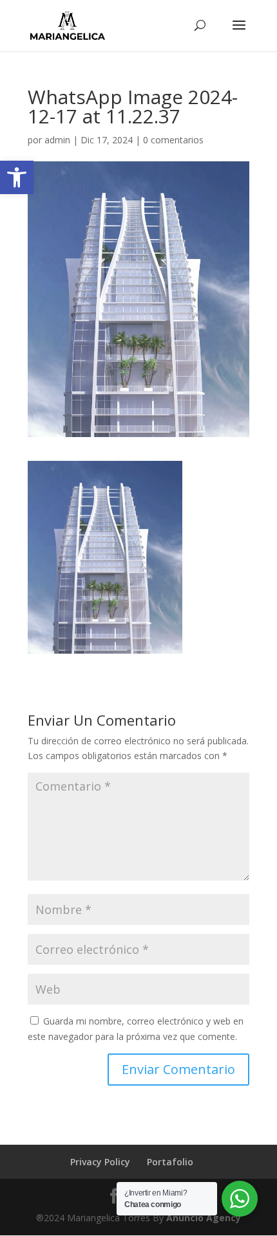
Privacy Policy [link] (100, 1162)
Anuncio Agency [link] (203, 1218)
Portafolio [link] (170, 1162)
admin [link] (57, 140)
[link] (16, 177)
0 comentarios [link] (173, 140)
